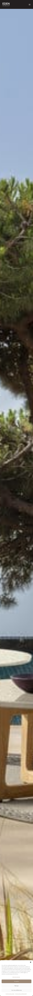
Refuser (16, 986)
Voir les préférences (16, 990)
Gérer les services (16, 977)
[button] (30, 962)
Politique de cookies (10, 993)
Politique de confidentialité (21, 993)
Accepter (16, 981)
